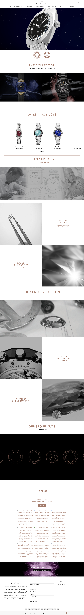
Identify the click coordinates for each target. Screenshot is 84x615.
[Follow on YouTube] (64, 585)
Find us (62, 6)
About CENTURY (40, 6)
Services (54, 6)
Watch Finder (70, 6)
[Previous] (3, 29)
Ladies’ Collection (15, 6)
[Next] (81, 29)
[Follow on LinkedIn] (62, 585)
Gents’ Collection (28, 6)
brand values (63, 222)
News (48, 6)
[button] (75, 3)
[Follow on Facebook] (58, 585)
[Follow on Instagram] (60, 585)
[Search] (81, 3)
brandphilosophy (21, 264)
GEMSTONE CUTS (42, 426)
